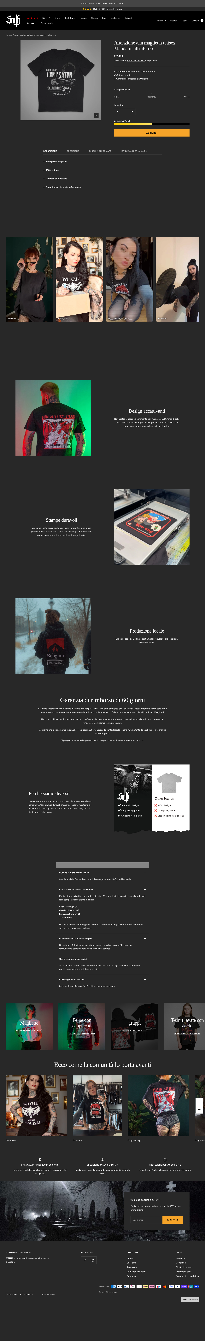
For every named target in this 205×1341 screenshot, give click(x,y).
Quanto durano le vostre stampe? (75, 938)
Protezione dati (183, 1271)
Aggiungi (151, 133)
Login (184, 20)
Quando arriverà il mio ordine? (74, 872)
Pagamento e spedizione (187, 1276)
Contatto (131, 1276)
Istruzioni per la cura (134, 151)
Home (8, 35)
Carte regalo (47, 23)
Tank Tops (69, 17)
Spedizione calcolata (136, 60)
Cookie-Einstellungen (108, 1292)
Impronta (180, 1258)
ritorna (130, 1258)
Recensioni (132, 1267)
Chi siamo (131, 1262)
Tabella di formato (100, 151)
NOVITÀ (46, 17)
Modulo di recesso (190, 1299)
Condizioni (181, 1262)
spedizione (73, 151)
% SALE (128, 17)
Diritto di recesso (184, 1267)
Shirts (57, 17)
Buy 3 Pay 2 (32, 17)
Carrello (197, 20)
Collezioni (115, 17)
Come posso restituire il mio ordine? (77, 889)
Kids (104, 17)
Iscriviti (172, 1220)
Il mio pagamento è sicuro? (72, 979)
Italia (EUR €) (12, 1294)
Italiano (160, 20)
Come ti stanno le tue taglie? (73, 959)
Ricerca (173, 20)
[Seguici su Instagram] (93, 1260)
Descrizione (50, 151)
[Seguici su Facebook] (85, 1260)
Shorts (94, 17)
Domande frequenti (136, 1271)
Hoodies (83, 17)
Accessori (31, 23)
